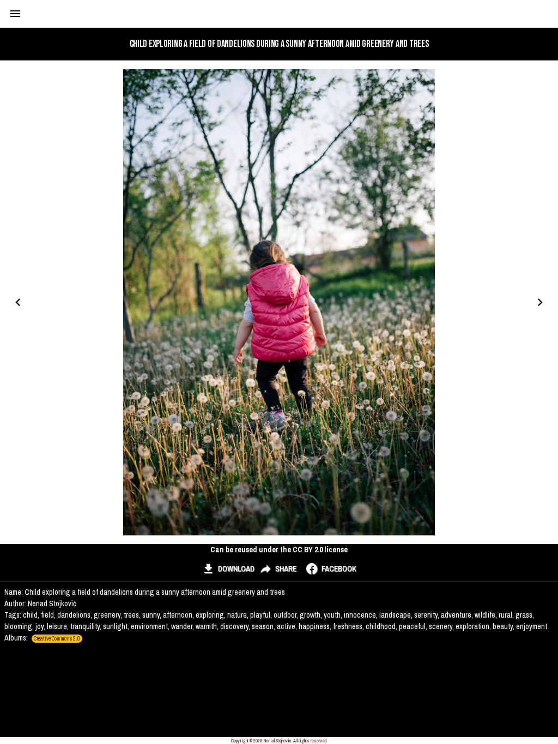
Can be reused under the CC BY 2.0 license (279, 549)
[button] (228, 568)
